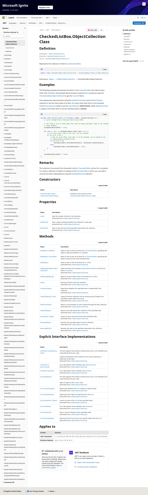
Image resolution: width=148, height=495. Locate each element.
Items (86, 93)
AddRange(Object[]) (47, 276)
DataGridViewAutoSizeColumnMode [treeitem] (14, 349)
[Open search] (138, 17)
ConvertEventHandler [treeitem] (11, 216)
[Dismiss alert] (144, 4)
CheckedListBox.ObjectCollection (51, 96)
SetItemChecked (96, 100)
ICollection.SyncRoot (47, 371)
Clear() (42, 282)
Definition (127, 34)
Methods (127, 47)
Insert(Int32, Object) (47, 316)
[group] (74, 73)
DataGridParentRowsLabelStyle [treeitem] (14, 286)
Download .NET (139, 23)
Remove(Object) (45, 322)
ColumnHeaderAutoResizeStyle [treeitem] (14, 85)
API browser (56, 30)
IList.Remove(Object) (47, 418)
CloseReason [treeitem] (8, 62)
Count (74, 96)
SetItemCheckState (79, 100)
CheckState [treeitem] (7, 55)
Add (73, 174)
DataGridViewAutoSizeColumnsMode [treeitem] (14, 367)
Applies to (127, 54)
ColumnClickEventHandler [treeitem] (13, 77)
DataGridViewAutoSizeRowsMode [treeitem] (14, 404)
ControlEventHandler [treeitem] (11, 198)
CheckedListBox (75, 64)
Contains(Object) (45, 288)
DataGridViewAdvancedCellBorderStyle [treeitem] (14, 342)
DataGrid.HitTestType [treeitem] (11, 253)
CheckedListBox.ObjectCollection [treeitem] (11, 43)
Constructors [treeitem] (10, 48)
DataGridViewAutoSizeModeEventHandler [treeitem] (14, 392)
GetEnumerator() (45, 305)
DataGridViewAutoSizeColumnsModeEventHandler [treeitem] (14, 379)
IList (78, 388)
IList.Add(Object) (45, 377)
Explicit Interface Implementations (129, 50)
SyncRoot (88, 371)
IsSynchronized (90, 365)
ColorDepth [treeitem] (8, 66)
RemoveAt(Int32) (45, 328)
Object (51, 79)
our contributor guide (52, 466)
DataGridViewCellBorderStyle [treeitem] (14, 453)
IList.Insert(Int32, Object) (48, 400)
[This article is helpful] (140, 61)
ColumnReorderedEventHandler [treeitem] (14, 100)
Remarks (127, 39)
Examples (127, 36)
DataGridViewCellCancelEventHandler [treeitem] (14, 464)
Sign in (143, 17)
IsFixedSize (89, 406)
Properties (127, 44)
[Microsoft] (3, 17)
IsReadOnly (44, 222)
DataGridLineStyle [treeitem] (10, 282)
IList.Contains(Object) (47, 388)
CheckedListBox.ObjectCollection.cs (57, 59)
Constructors (128, 42)
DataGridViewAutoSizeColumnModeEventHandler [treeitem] (14, 361)
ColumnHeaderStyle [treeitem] (10, 92)
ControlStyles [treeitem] (8, 205)
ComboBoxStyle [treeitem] (9, 151)
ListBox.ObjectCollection (66, 79)
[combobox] (13, 32)
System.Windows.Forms (56, 54)
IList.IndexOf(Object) (47, 394)
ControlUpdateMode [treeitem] (11, 209)
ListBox (88, 262)
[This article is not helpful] (143, 61)
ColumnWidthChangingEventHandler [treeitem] (14, 129)
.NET (47, 30)
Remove (82, 174)
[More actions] (107, 30)
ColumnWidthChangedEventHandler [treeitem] (14, 116)
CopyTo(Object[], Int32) (48, 296)
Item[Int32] (44, 228)
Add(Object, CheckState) (48, 256)
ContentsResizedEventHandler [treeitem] (14, 166)
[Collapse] (25, 28)
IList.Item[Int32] (45, 412)
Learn (42, 30)
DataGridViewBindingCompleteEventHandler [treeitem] (14, 420)
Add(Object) (44, 262)
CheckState (72, 106)
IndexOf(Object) (45, 310)
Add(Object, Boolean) (47, 251)
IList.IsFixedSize (45, 406)
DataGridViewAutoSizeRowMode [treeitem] (14, 398)
